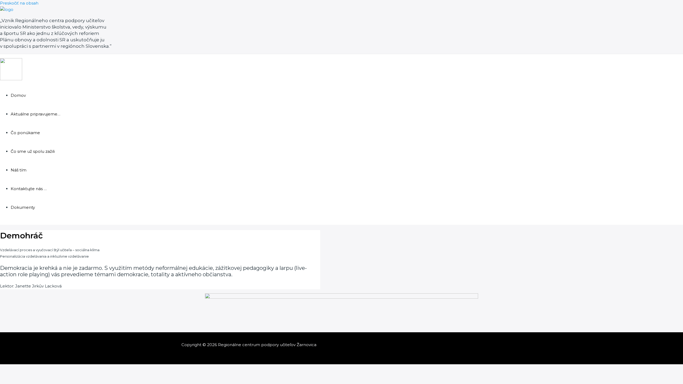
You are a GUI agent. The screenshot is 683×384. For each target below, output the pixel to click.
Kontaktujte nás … (29, 188)
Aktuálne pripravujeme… (35, 114)
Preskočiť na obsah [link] (19, 3)
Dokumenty (23, 207)
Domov (18, 95)
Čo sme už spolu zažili (33, 151)
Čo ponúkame (25, 132)
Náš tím (18, 170)
